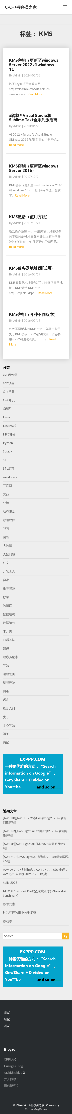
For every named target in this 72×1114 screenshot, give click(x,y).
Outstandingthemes (36, 1109)
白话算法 (9, 640)
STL (5, 460)
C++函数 (9, 391)
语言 (6, 699)
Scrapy (7, 451)
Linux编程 (9, 425)
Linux (6, 417)
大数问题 (9, 554)
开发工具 (9, 571)
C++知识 (9, 400)
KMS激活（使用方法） (29, 216)
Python (8, 443)
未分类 (7, 631)
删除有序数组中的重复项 (19, 912)
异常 (6, 580)
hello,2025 (10, 882)
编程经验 (9, 682)
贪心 (6, 717)
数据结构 (9, 614)
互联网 (7, 485)
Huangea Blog (13, 1066)
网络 (6, 691)
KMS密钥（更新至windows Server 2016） (33, 168)
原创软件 (9, 520)
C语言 (7, 408)
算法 (6, 665)
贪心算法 (9, 725)
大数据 (7, 545)
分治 (6, 503)
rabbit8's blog (13, 1072)
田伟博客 (10, 1085)
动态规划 (9, 511)
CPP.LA (9, 1059)
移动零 (7, 921)
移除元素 (9, 904)
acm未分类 (10, 374)
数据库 (7, 605)
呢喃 (6, 528)
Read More (35, 94)
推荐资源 (9, 588)
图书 (6, 537)
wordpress (10, 477)
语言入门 (9, 708)
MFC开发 (9, 434)
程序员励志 (10, 657)
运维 (6, 734)
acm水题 (8, 383)
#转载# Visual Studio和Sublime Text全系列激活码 (33, 117)
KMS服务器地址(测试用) (31, 268)
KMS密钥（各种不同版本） (33, 314)
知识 (6, 648)
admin (17, 75)
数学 (6, 597)
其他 (6, 494)
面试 (6, 742)
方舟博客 (10, 1079)
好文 (6, 562)
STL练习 (8, 468)
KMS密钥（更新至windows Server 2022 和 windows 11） (33, 64)
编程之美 (9, 674)
